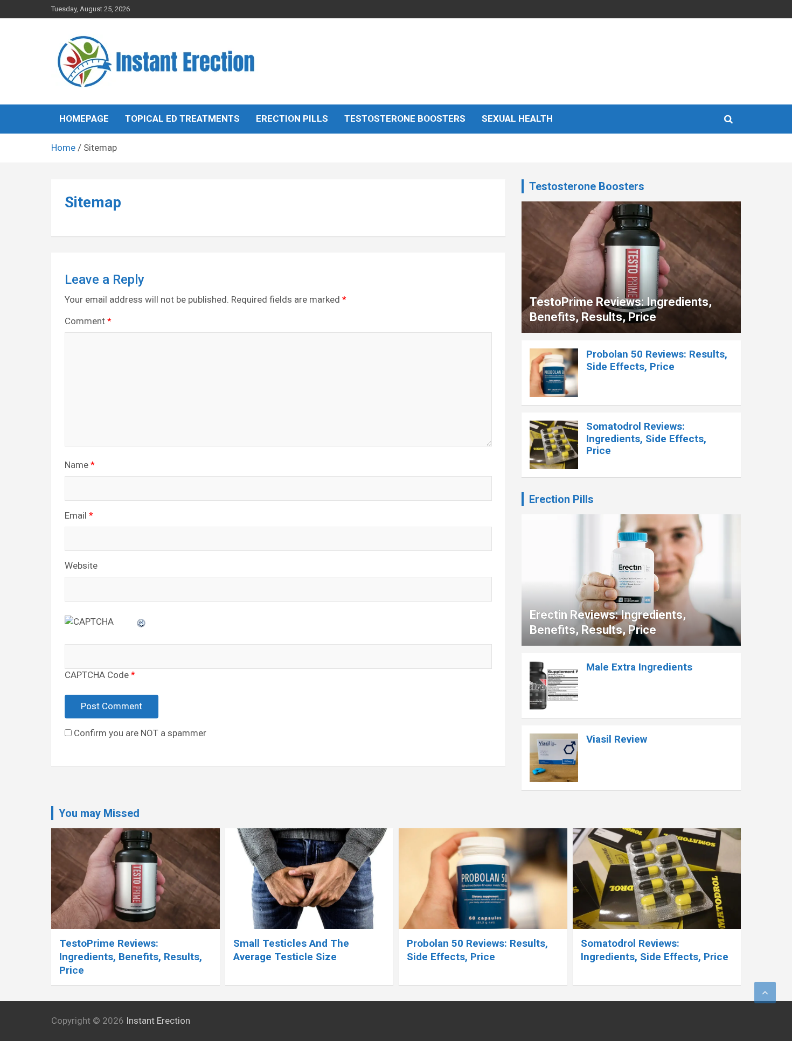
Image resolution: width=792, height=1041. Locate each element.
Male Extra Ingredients (639, 667)
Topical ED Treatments (182, 118)
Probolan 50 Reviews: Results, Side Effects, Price (656, 360)
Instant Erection (158, 1020)
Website (81, 565)
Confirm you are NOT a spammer (139, 733)
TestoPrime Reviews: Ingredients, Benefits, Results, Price (130, 956)
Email (79, 515)
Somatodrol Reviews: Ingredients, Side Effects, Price (646, 438)
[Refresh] (142, 621)
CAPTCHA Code (97, 674)
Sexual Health (517, 118)
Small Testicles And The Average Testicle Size (291, 950)
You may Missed (99, 813)
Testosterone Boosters (405, 118)
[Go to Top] (765, 992)
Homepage (84, 118)
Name (80, 464)
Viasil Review (616, 739)
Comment (88, 321)
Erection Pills (292, 118)
